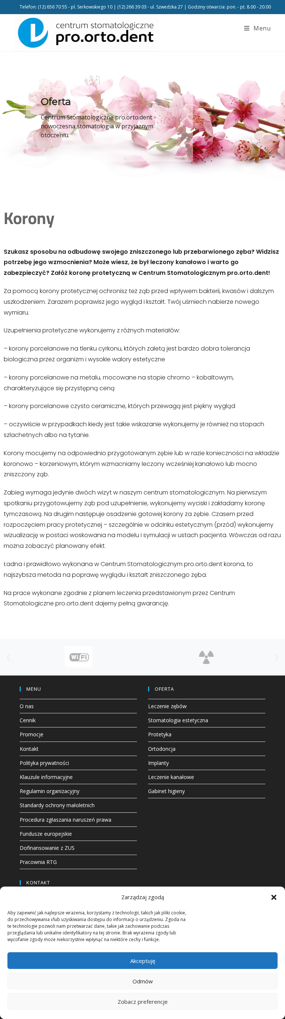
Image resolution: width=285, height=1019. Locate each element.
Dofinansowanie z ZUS (47, 847)
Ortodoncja (162, 748)
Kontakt (29, 748)
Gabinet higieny (166, 791)
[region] (142, 119)
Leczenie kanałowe (171, 776)
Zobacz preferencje (143, 1001)
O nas (27, 706)
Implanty (158, 762)
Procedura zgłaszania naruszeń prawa (65, 819)
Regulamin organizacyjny (49, 791)
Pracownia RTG (38, 861)
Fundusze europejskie (46, 833)
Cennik (28, 720)
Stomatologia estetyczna (178, 720)
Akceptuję (142, 960)
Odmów (142, 981)
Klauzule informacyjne (46, 776)
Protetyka (159, 734)
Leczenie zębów (167, 706)
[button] (274, 897)
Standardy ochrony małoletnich (57, 805)
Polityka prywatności (44, 762)
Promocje (31, 734)
